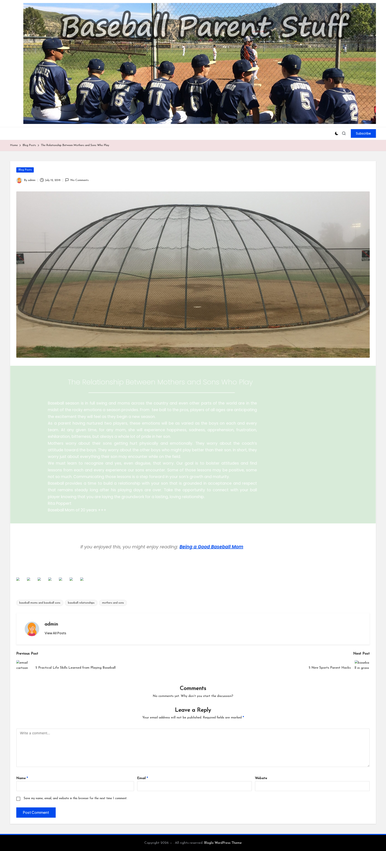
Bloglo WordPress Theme (223, 843)
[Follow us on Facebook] (21, 582)
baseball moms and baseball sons (39, 603)
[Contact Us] (85, 582)
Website (261, 778)
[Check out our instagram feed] (53, 582)
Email (142, 778)
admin (51, 624)
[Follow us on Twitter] (32, 582)
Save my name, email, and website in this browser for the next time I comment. (75, 798)
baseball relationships (81, 603)
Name (22, 778)
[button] (363, 133)
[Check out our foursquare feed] (74, 582)
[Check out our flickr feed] (64, 582)
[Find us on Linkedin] (42, 582)
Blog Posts (25, 169)
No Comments (79, 180)
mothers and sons (113, 603)
